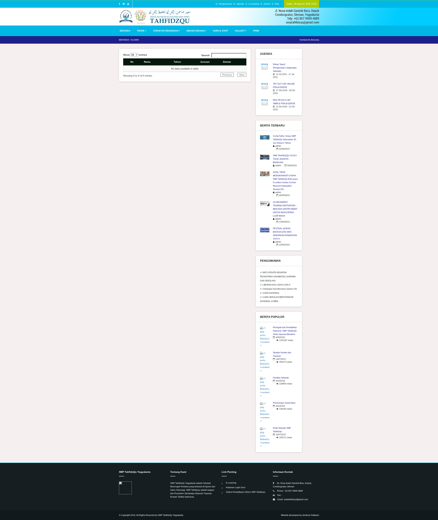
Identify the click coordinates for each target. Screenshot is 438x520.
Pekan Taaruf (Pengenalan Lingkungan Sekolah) (285, 67)
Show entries (135, 54)
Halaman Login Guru (235, 487)
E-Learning (254, 4)
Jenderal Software (310, 515)
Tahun (177, 61)
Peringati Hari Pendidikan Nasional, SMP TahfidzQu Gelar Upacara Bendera (285, 330)
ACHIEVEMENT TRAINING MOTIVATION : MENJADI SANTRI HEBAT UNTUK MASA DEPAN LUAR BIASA (285, 209)
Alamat (227, 61)
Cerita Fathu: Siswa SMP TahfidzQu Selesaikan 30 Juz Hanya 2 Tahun (284, 139)
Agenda (240, 4)
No (132, 61)
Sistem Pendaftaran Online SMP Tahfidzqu (245, 492)
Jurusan (205, 61)
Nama (147, 61)
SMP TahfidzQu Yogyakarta (170, 515)
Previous (227, 74)
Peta (277, 4)
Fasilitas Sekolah (281, 378)
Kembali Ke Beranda (309, 40)
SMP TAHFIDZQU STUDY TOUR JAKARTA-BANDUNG (285, 159)
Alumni (267, 4)
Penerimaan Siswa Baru (284, 403)
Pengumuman (226, 4)
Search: (205, 55)
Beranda (125, 31)
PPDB (256, 31)
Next (241, 74)
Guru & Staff (220, 31)
